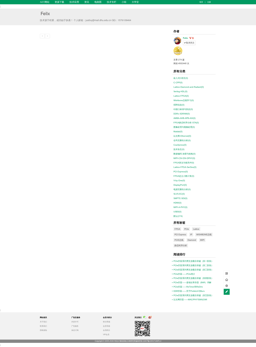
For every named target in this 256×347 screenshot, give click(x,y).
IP (191, 234)
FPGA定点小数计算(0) (183, 176)
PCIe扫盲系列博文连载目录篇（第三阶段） (193, 269)
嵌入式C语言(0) (180, 78)
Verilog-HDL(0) (180, 91)
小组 (124, 2)
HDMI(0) (177, 203)
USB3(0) (177, 211)
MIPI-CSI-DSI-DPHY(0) (184, 158)
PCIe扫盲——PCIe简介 (184, 274)
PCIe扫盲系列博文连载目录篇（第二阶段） (193, 265)
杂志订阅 (75, 330)
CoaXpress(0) (180, 145)
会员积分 (106, 330)
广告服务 (75, 326)
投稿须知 (43, 330)
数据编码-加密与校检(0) (184, 154)
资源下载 (59, 2)
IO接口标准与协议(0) (183, 109)
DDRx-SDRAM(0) (181, 114)
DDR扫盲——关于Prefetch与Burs (189, 291)
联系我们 (43, 326)
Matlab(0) (178, 131)
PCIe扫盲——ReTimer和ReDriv (188, 287)
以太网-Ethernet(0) (182, 136)
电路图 (97, 2)
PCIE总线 (179, 240)
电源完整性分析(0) (182, 189)
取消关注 (190, 43)
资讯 (86, 2)
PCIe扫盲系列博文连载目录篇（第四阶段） (193, 278)
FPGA (177, 229)
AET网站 (44, 2)
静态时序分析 (181, 245)
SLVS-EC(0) (179, 194)
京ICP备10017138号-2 (152, 341)
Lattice (196, 229)
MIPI (202, 240)
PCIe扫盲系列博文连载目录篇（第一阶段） (193, 261)
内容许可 (75, 322)
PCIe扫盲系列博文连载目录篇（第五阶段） (193, 295)
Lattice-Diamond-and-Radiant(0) (188, 87)
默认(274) (178, 216)
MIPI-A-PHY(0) (180, 207)
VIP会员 (106, 334)
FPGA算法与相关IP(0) (183, 162)
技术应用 (74, 2)
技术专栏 (111, 2)
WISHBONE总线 (204, 234)
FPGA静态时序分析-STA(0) (186, 122)
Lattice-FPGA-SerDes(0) (184, 167)
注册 (209, 2)
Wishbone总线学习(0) (183, 100)
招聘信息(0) (178, 105)
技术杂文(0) (178, 149)
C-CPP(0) (178, 82)
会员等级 (106, 326)
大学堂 (135, 2)
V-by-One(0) (179, 180)
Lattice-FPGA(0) (181, 96)
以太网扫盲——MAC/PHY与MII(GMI (190, 299)
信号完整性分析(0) (182, 140)
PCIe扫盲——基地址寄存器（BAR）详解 (192, 282)
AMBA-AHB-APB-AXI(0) (184, 118)
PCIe (186, 229)
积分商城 (106, 322)
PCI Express (180, 234)
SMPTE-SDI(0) (180, 198)
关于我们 (43, 322)
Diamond (192, 240)
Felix (45, 13)
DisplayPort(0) (180, 185)
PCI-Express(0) (180, 171)
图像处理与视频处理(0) (184, 127)
